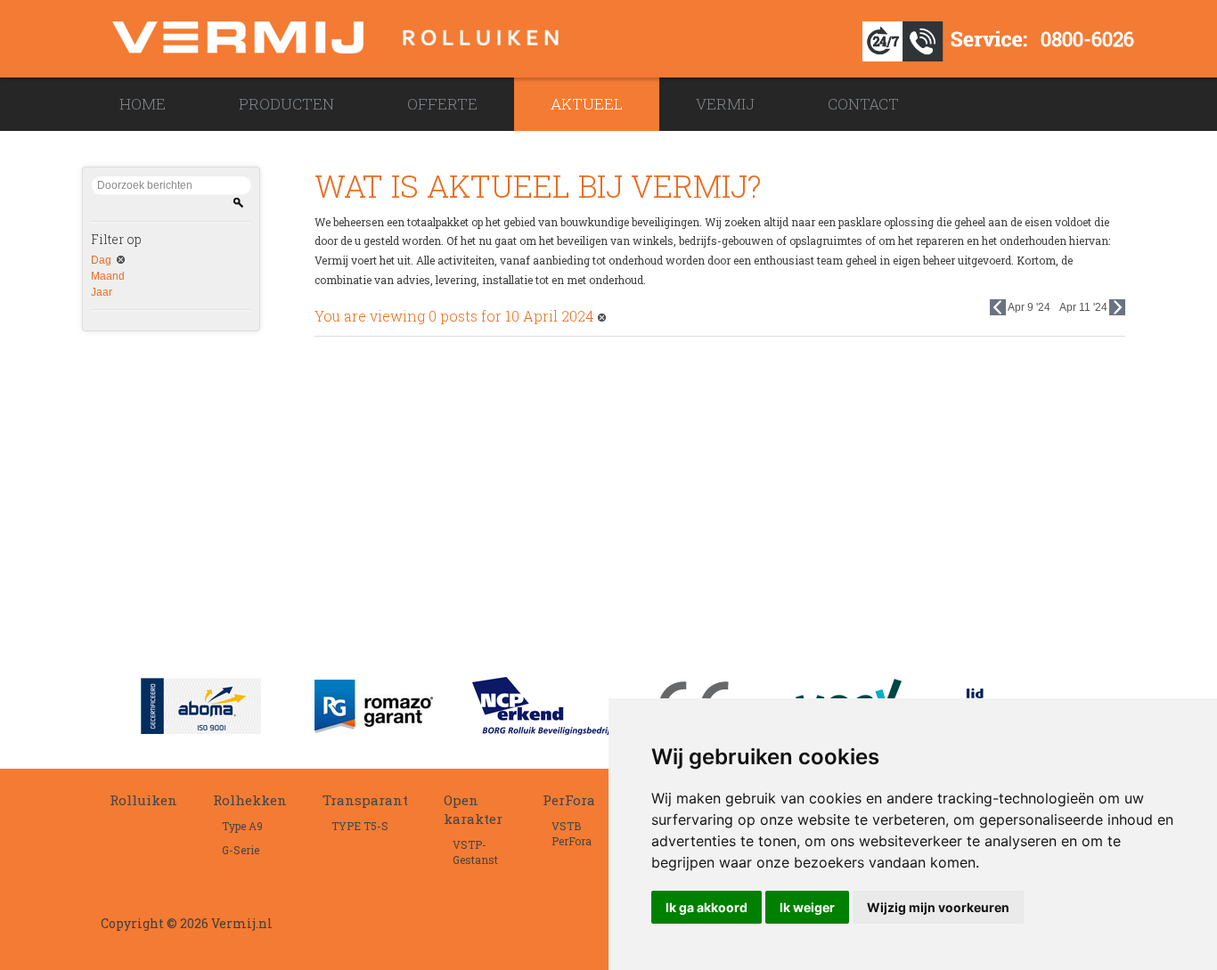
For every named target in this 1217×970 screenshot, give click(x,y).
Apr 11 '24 (1083, 307)
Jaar (101, 292)
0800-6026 (1087, 39)
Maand (108, 276)
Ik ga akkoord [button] (706, 907)
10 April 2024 (549, 315)
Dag (101, 260)
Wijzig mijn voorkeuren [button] (938, 907)
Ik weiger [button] (807, 907)
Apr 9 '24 (1029, 307)
